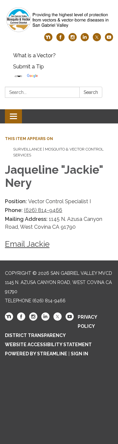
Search (91, 92)
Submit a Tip (28, 66)
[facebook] (60, 39)
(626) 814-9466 (43, 210)
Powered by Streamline (36, 353)
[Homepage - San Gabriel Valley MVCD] (59, 20)
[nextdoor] (48, 39)
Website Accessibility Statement (48, 344)
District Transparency (35, 335)
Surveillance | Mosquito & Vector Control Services (58, 152)
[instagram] (73, 39)
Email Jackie (27, 244)
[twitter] (97, 39)
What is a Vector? (34, 55)
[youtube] (109, 39)
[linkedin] (85, 39)
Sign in (79, 353)
